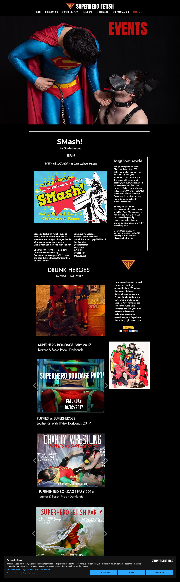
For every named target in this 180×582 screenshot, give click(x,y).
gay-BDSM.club (99, 239)
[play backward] (34, 385)
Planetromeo (82, 244)
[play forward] (106, 385)
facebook (80, 252)
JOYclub (80, 247)
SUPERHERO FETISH (95, 6)
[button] (70, 310)
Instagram (81, 255)
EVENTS (127, 29)
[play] (99, 287)
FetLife (79, 250)
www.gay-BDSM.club (58, 255)
